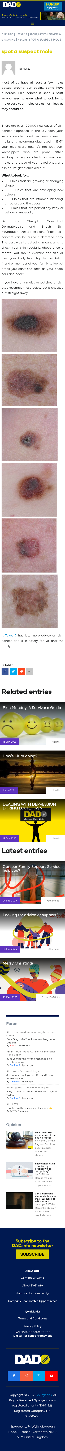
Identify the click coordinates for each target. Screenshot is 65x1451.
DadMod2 (15, 1065)
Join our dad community (32, 1293)
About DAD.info (50, 997)
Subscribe (32, 1254)
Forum (12, 1023)
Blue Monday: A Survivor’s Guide (32, 708)
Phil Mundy (24, 69)
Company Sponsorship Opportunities (32, 1301)
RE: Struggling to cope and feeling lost (28, 1087)
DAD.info (7, 34)
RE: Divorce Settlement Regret (23, 1071)
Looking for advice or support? (30, 915)
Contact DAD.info (32, 1277)
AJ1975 (13, 1111)
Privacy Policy (33, 1326)
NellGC (13, 1046)
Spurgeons (44, 1395)
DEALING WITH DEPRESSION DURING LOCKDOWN (29, 806)
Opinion (13, 1124)
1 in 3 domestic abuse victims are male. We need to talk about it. (45, 1197)
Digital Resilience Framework (32, 1335)
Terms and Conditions (32, 1318)
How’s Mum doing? (20, 756)
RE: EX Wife (12, 1104)
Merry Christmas (18, 963)
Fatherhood (52, 901)
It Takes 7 (10, 635)
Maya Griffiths (46, 1141)
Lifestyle (21, 34)
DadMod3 (15, 1082)
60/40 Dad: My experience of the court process (45, 1135)
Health (22, 40)
